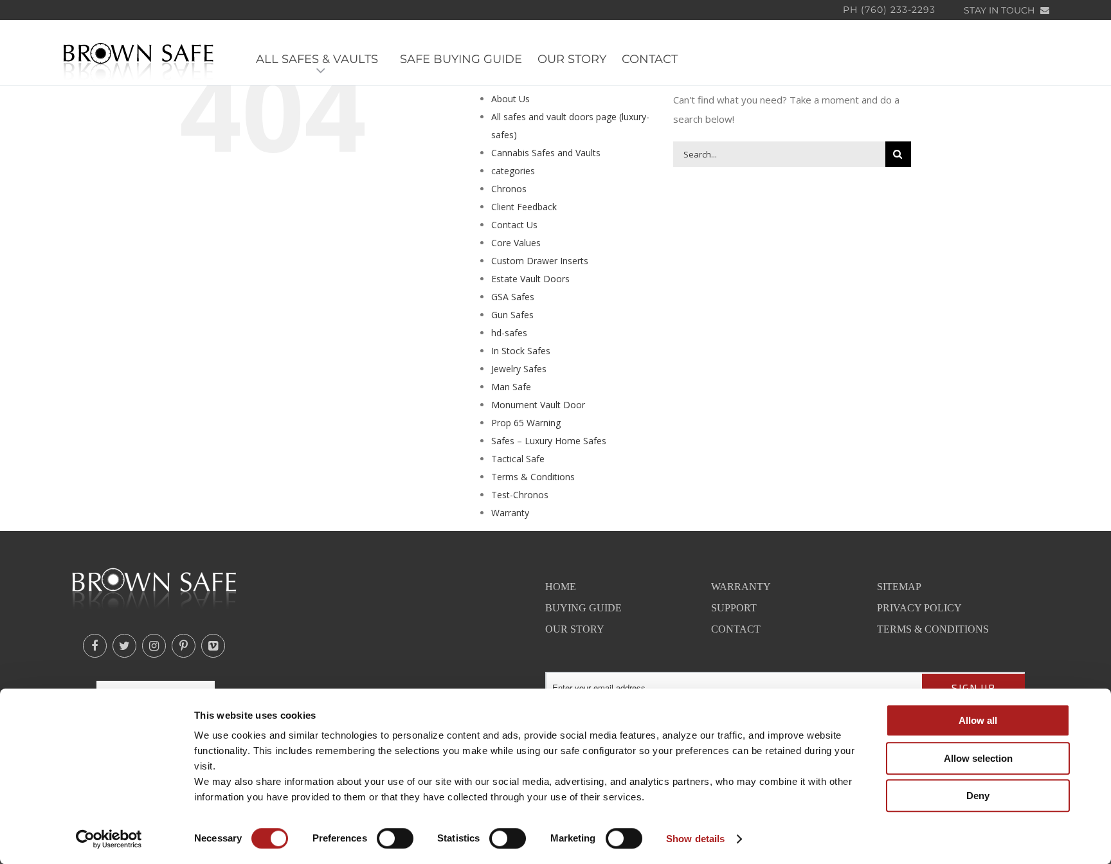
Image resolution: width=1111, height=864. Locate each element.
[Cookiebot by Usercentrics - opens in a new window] (109, 839)
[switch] (395, 838)
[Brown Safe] (138, 60)
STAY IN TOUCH (1000, 10)
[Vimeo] (213, 646)
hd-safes (509, 333)
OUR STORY (571, 59)
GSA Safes (512, 297)
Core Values (516, 243)
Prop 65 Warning (526, 423)
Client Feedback (524, 207)
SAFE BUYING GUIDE (461, 59)
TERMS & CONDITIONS (933, 629)
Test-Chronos (519, 495)
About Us (510, 99)
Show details (695, 838)
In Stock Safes (520, 351)
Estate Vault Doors (530, 279)
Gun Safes (512, 315)
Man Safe (511, 387)
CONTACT (650, 59)
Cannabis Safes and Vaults (546, 153)
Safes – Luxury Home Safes (548, 441)
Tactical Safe (518, 459)
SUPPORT (734, 607)
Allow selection (978, 758)
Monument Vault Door (538, 405)
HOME (560, 586)
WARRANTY (741, 586)
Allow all (978, 720)
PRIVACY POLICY (919, 607)
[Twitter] (124, 646)
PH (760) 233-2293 (889, 9)
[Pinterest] (183, 646)
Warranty (510, 513)
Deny (977, 795)
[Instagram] (154, 646)
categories (513, 171)
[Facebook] (95, 646)
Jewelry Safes (518, 369)
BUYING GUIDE (583, 607)
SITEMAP (899, 586)
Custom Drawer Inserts (539, 261)
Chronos (509, 189)
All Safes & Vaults (320, 59)
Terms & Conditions (533, 477)
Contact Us (514, 225)
